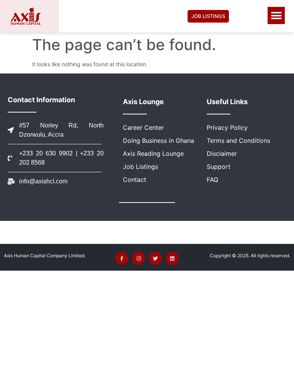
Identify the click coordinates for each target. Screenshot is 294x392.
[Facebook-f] (121, 258)
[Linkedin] (172, 258)
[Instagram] (138, 258)
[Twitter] (155, 258)
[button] (276, 15)
